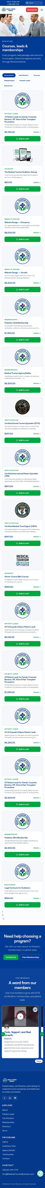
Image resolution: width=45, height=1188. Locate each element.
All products (9, 75)
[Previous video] (3, 1034)
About (5, 1110)
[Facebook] (4, 1098)
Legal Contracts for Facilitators (17, 888)
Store (4, 1130)
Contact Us (32, 10)
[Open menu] (41, 10)
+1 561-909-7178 (13, 4)
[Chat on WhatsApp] (40, 1173)
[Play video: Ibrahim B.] (20, 1016)
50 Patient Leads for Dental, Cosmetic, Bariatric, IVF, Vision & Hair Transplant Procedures (20, 785)
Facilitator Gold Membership (16, 323)
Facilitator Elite (9, 1146)
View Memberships (30, 957)
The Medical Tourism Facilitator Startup (20, 172)
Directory (6, 1126)
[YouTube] (15, 1098)
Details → (36, 132)
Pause (39, 1061)
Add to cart (24, 139)
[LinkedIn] (10, 1098)
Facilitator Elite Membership (16, 837)
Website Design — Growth (15, 272)
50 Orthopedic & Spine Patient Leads (20, 732)
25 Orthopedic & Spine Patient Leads (19, 627)
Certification (24, 75)
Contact (6, 1158)
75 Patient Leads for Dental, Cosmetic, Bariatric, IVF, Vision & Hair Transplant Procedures (20, 119)
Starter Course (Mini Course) (16, 576)
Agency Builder (8, 1150)
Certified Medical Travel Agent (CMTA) (20, 526)
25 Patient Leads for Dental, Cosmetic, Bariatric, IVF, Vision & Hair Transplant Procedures (20, 679)
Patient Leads (25, 80)
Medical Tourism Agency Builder (17, 373)
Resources (8, 86)
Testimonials (8, 1154)
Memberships (9, 80)
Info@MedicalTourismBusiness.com (18, 1174)
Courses (37, 75)
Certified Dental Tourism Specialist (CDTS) (22, 423)
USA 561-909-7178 (10, 1170)
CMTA (5, 1142)
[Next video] (42, 1034)
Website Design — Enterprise (17, 222)
